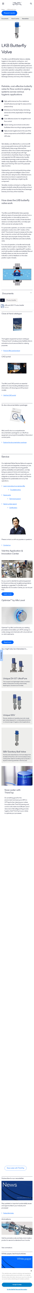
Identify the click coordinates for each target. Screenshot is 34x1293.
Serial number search (10, 504)
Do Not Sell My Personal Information (17, 1289)
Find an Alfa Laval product (11, 351)
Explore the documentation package (15, 442)
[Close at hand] (17, 324)
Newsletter (25, 19)
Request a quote (9, 13)
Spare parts (7, 495)
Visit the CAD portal (9, 395)
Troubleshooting (15, 490)
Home (3, 9)
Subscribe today (8, 1213)
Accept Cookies (17, 1285)
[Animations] (17, 1234)
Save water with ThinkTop (15, 1168)
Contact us (6, 545)
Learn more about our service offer (14, 486)
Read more (7, 642)
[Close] (31, 1271)
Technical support (15, 499)
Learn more (7, 594)
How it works (15, 19)
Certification (13, 508)
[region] (17, 1280)
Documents (5, 19)
